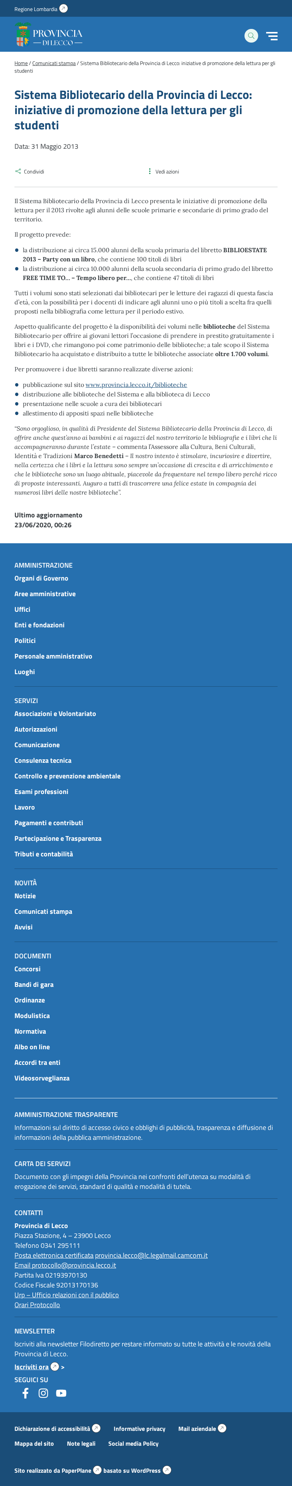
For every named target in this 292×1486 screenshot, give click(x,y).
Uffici (22, 609)
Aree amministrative (45, 594)
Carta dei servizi (42, 1163)
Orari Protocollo (37, 1305)
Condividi (34, 171)
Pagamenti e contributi (48, 823)
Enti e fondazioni (39, 625)
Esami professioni (41, 791)
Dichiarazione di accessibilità (57, 1428)
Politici (25, 640)
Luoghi (24, 672)
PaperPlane (82, 1470)
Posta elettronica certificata (54, 1255)
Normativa (30, 1031)
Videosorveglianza (42, 1078)
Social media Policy (133, 1443)
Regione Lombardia (41, 9)
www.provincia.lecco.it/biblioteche (136, 384)
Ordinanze (29, 1000)
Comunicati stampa (43, 911)
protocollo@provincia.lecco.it (74, 1265)
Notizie (25, 896)
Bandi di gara (34, 984)
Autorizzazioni (35, 729)
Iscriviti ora (36, 1367)
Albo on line (32, 1047)
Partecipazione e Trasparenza (58, 838)
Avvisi (23, 927)
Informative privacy (139, 1428)
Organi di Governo (41, 578)
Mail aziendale (202, 1428)
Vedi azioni (167, 171)
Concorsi (27, 969)
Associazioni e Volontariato (55, 713)
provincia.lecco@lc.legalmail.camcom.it (151, 1255)
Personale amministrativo (53, 656)
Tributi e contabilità (43, 854)
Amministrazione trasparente (66, 1114)
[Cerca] (251, 36)
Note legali (81, 1443)
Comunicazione (37, 745)
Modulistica (32, 1015)
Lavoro (24, 807)
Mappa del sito (34, 1443)
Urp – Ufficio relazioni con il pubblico (66, 1295)
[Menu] (272, 36)
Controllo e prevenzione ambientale (67, 776)
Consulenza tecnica (42, 760)
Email (23, 1265)
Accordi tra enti (37, 1062)
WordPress (151, 1470)
